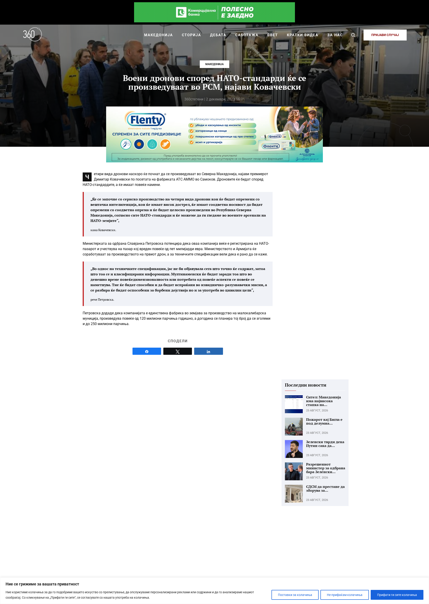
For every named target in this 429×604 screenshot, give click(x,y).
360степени (193, 99)
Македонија (214, 64)
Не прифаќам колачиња (344, 595)
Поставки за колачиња (295, 595)
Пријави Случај (385, 35)
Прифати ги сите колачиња (397, 595)
